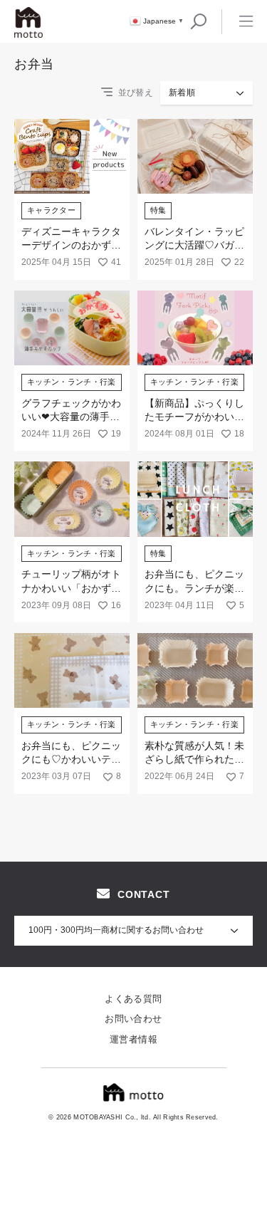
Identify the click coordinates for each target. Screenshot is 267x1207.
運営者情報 (133, 1039)
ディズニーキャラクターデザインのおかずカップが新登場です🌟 (71, 245)
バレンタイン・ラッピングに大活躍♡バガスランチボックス (194, 245)
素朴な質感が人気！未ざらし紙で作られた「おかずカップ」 (194, 759)
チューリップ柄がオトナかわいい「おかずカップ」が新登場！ (71, 587)
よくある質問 (133, 998)
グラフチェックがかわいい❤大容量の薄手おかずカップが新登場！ (71, 417)
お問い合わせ (133, 1018)
